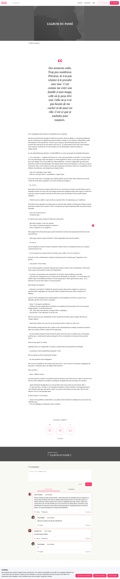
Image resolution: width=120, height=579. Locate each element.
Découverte (87, 3)
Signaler (60, 438)
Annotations (71, 489)
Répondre (45, 512)
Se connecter (104, 3)
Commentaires (48, 489)
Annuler (80, 484)
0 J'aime (40, 525)
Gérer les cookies (100, 575)
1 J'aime (37, 512)
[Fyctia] (4, 3)
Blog (94, 3)
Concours (80, 3)
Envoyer (88, 484)
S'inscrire (115, 3)
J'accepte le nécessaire (84, 575)
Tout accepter (113, 575)
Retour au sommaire (34, 43)
